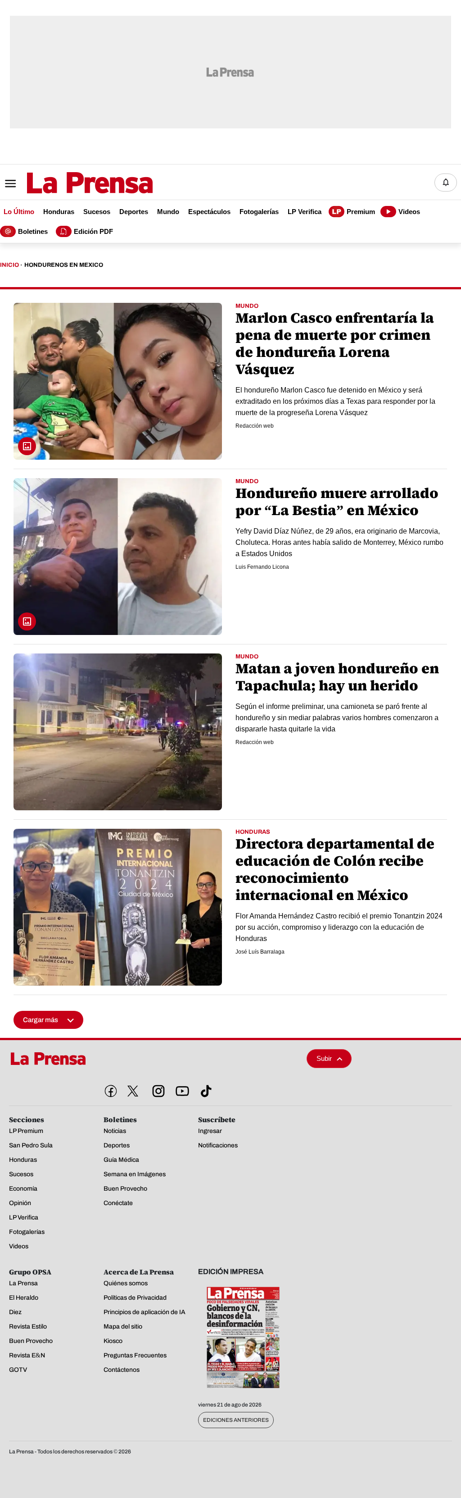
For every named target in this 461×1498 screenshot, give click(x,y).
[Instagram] (156, 1089)
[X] (132, 1091)
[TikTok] (204, 1089)
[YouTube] (180, 1089)
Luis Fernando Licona (262, 567)
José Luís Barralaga (260, 952)
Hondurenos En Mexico (63, 265)
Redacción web (254, 426)
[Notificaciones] (445, 183)
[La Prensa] (33, 1058)
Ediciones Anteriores (236, 1420)
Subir (324, 1058)
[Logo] (68, 183)
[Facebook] (109, 1089)
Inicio (9, 265)
